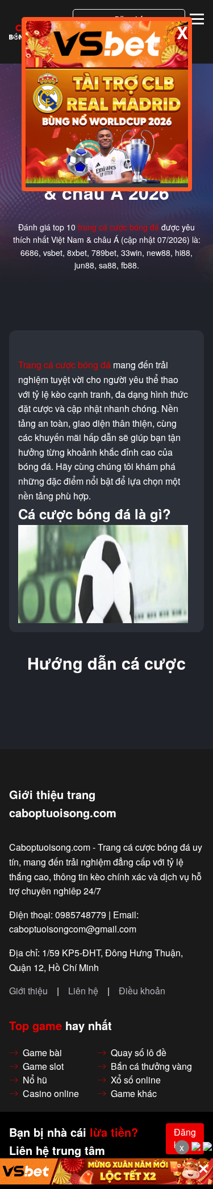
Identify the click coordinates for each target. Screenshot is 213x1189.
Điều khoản (142, 990)
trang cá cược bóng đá (118, 227)
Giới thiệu (28, 990)
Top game (35, 1025)
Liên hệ (83, 990)
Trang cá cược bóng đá (64, 364)
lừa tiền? (114, 1132)
